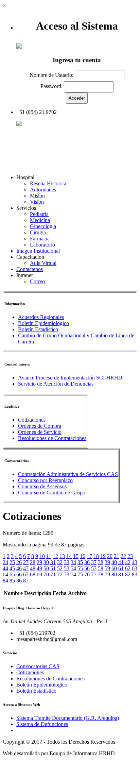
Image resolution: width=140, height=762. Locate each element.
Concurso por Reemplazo (45, 480)
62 (127, 568)
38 (100, 562)
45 (12, 568)
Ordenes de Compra (39, 426)
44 (5, 568)
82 (127, 574)
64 (5, 574)
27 (26, 562)
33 (66, 562)
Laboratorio (42, 245)
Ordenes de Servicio (40, 432)
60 (114, 568)
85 (12, 580)
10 (42, 556)
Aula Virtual (43, 263)
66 (19, 574)
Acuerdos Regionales (41, 317)
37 (94, 562)
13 (62, 556)
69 (39, 574)
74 (73, 574)
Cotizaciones (32, 420)
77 (94, 574)
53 (66, 568)
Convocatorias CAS (37, 666)
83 (134, 574)
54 (73, 568)
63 (134, 568)
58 (100, 568)
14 (69, 556)
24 (5, 562)
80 (114, 574)
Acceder (31, 124)
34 (73, 562)
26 (19, 562)
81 (121, 574)
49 (39, 568)
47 (26, 568)
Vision (37, 202)
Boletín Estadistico (38, 329)
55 (80, 568)
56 (87, 568)
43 (134, 562)
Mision (37, 196)
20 (109, 556)
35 (80, 562)
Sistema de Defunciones (42, 724)
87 (26, 580)
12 (55, 556)
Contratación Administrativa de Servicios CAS (68, 474)
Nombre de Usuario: (51, 75)
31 (53, 562)
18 (96, 556)
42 (127, 562)
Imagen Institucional (38, 251)
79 (107, 574)
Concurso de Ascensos (42, 486)
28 (32, 562)
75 (80, 574)
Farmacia (40, 238)
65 (12, 574)
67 (26, 574)
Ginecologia (43, 226)
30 (46, 562)
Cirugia (38, 232)
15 (75, 556)
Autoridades (43, 189)
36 (87, 562)
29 (39, 562)
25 (12, 562)
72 (60, 574)
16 (82, 556)
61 (121, 568)
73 (66, 574)
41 (121, 562)
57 (94, 568)
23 (130, 556)
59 (107, 568)
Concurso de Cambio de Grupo (51, 492)
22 (123, 556)
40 (114, 562)
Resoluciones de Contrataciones (52, 438)
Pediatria (39, 214)
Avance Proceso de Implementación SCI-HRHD (70, 377)
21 (116, 556)
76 (87, 574)
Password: (51, 86)
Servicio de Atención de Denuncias (55, 384)
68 (32, 574)
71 (53, 574)
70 (46, 574)
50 (46, 568)
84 (5, 580)
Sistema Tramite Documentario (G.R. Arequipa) (67, 718)
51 (53, 568)
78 (100, 574)
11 (48, 556)
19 (103, 556)
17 (89, 556)
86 (19, 580)
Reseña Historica (48, 183)
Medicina (40, 220)
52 (60, 568)
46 (19, 568)
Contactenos (29, 269)
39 (107, 562)
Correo (37, 281)
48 (32, 568)
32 (60, 562)
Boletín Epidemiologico (43, 323)
